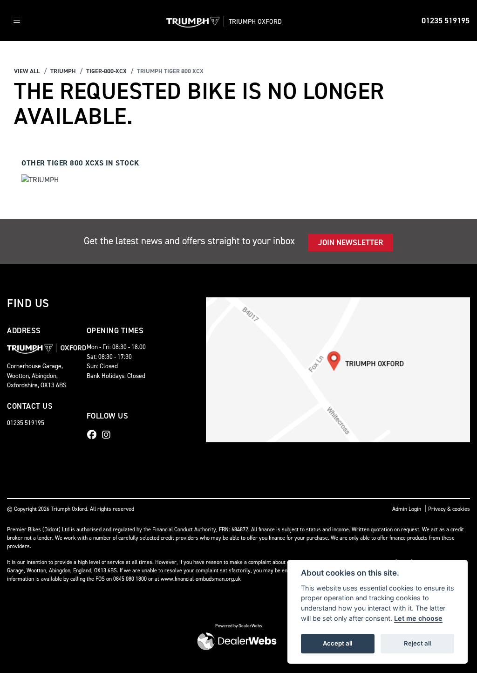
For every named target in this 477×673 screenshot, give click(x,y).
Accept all (337, 643)
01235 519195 (446, 20)
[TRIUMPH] (40, 181)
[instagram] (109, 434)
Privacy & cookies (449, 509)
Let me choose (418, 618)
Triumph (63, 71)
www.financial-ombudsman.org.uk (201, 579)
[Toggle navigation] (16, 20)
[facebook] (94, 434)
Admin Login (406, 509)
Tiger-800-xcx (106, 71)
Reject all (417, 643)
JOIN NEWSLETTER (350, 242)
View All (27, 71)
